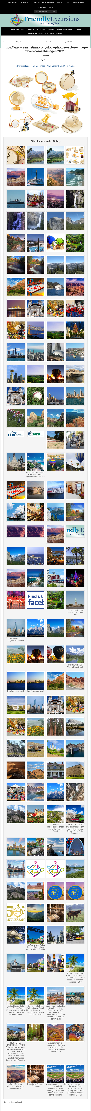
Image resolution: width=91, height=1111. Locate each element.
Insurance (49, 33)
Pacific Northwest (48, 2)
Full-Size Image (38, 66)
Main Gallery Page (55, 66)
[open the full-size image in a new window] (45, 134)
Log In (51, 7)
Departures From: (17, 29)
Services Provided (35, 33)
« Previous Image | (24, 66)
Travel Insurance (78, 2)
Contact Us (42, 7)
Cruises (67, 2)
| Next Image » (69, 66)
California (36, 2)
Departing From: (12, 2)
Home (13, 42)
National (30, 29)
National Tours (25, 2)
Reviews (59, 33)
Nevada (59, 2)
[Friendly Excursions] (45, 25)
